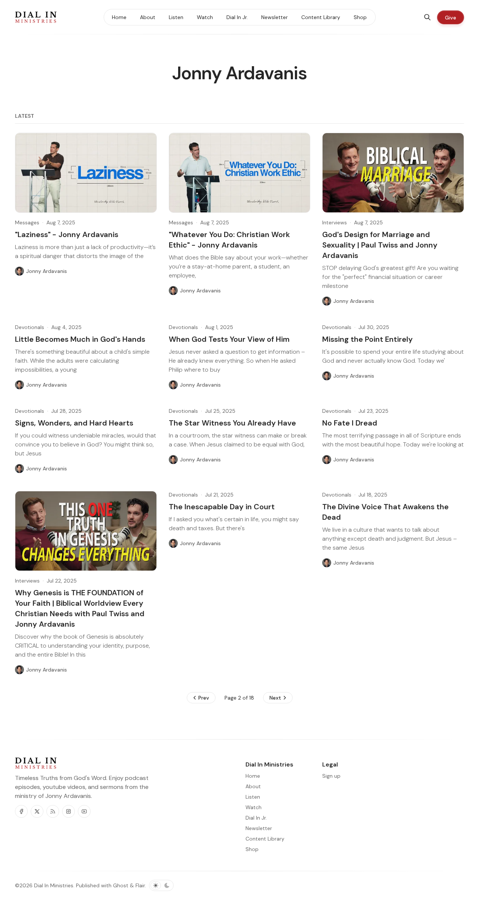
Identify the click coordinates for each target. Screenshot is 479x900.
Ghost (120, 885)
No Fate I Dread (349, 423)
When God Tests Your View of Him (229, 339)
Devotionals (29, 327)
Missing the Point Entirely (367, 339)
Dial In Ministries (53, 885)
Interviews (334, 222)
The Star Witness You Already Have (232, 423)
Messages (27, 222)
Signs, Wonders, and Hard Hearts (74, 423)
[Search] (427, 17)
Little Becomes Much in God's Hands (80, 339)
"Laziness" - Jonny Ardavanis (66, 234)
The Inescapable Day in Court (222, 507)
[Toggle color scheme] (161, 885)
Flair (140, 885)
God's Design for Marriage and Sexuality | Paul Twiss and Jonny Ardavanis (379, 245)
